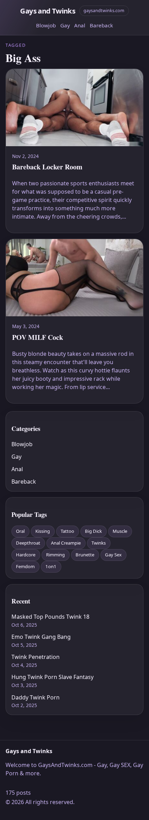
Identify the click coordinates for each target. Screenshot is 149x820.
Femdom (25, 566)
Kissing (42, 531)
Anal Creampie (66, 543)
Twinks (98, 543)
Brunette (85, 555)
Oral (20, 531)
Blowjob (46, 25)
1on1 (50, 566)
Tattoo (67, 531)
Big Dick (93, 531)
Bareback (101, 25)
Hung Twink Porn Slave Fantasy (52, 677)
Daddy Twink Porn (35, 697)
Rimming (55, 555)
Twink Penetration (35, 657)
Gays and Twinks (47, 11)
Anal (79, 25)
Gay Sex (113, 555)
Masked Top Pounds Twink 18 (50, 616)
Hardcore (25, 555)
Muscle (120, 531)
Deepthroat (28, 543)
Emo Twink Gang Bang (41, 637)
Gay (65, 25)
